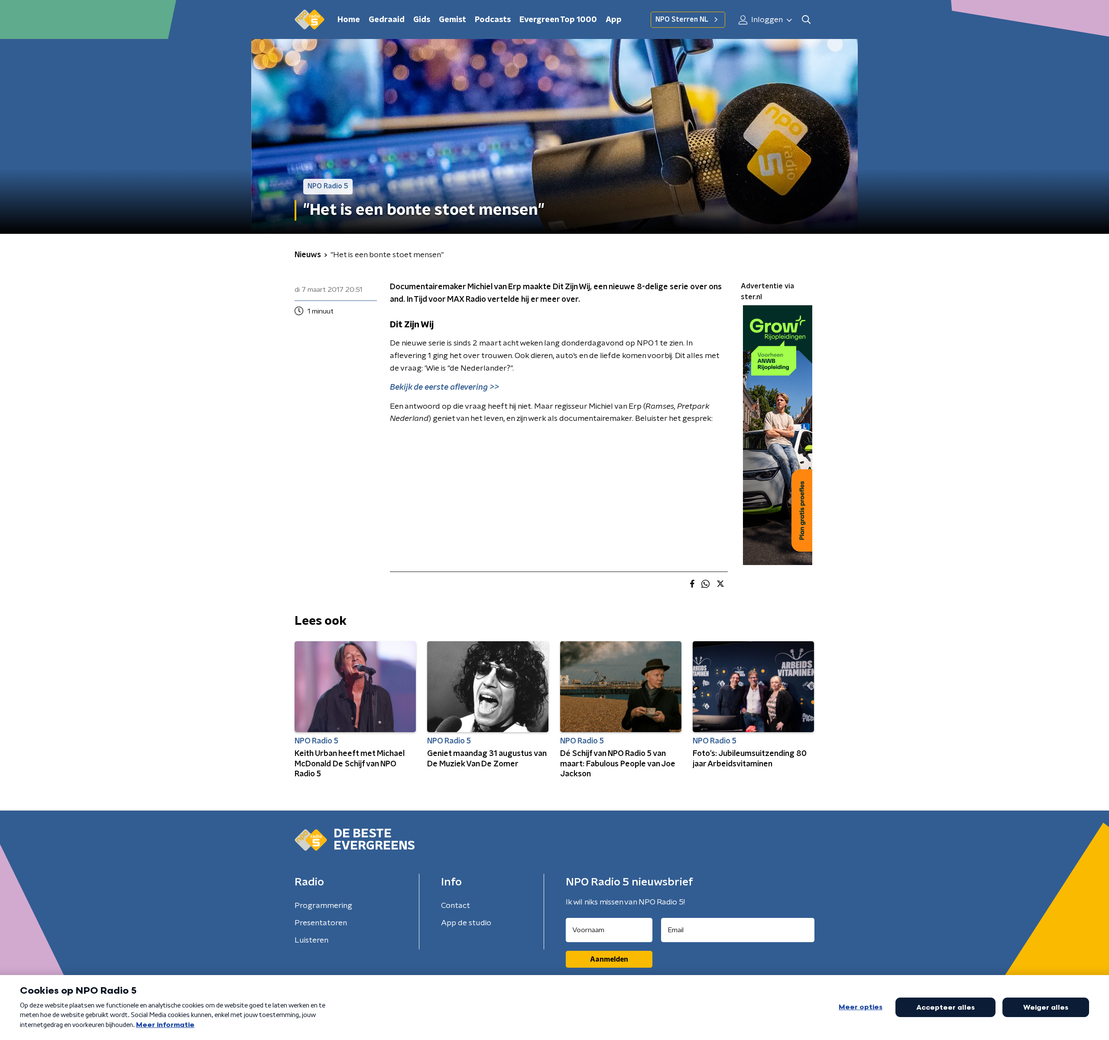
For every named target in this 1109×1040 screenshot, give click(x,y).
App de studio (466, 923)
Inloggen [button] (766, 20)
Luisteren (311, 940)
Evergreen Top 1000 (558, 20)
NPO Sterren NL (681, 19)
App (614, 20)
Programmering (323, 906)
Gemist (452, 20)
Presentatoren (321, 923)
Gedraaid (387, 20)
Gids (421, 20)
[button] (806, 20)
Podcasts (493, 20)
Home (348, 20)
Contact (455, 906)
